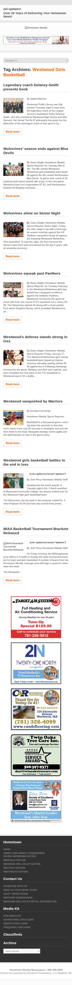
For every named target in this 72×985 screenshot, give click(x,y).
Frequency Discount (17, 927)
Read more (13, 131)
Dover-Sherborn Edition (19, 856)
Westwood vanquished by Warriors (33, 401)
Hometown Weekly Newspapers (24, 853)
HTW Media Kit (12, 915)
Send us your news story (20, 890)
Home (6, 849)
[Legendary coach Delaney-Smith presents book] (13, 105)
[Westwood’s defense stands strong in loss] (13, 357)
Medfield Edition (14, 860)
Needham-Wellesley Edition (21, 864)
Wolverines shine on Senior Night (31, 213)
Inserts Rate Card (15, 923)
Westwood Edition (15, 871)
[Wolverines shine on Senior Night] (13, 229)
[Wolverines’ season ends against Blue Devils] (13, 169)
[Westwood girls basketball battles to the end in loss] (13, 480)
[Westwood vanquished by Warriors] (13, 417)
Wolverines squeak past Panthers (31, 273)
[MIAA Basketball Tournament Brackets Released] (13, 546)
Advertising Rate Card (18, 919)
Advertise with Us (15, 886)
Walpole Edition (14, 867)
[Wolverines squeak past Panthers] (13, 289)
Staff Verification (15, 893)
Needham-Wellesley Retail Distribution (30, 901)
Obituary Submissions (17, 897)
